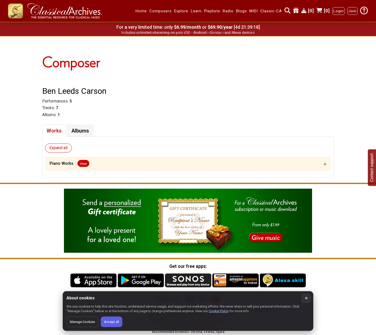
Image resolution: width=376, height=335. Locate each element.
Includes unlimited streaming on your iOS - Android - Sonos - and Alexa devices (188, 32)
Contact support (371, 167)
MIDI (253, 11)
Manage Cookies (82, 322)
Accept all (111, 322)
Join (352, 11)
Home (141, 11)
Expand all (58, 147)
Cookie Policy (219, 311)
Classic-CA (271, 11)
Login (338, 11)
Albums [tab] (80, 131)
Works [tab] (54, 131)
